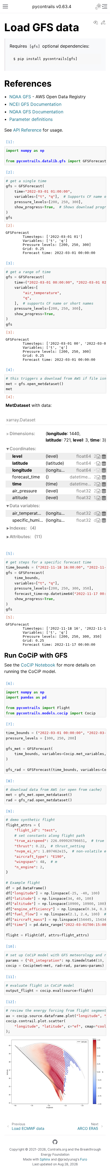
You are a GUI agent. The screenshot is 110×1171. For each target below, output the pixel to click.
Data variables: (25, 505)
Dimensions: (22, 433)
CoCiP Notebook (38, 665)
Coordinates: (23, 448)
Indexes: (23, 528)
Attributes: (26, 536)
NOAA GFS (20, 96)
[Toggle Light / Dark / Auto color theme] (98, 6)
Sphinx (45, 1159)
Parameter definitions (31, 119)
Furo (83, 1159)
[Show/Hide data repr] (104, 456)
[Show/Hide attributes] (99, 456)
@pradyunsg (67, 1159)
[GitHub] (55, 1143)
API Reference (27, 130)
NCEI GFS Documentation (35, 104)
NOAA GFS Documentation (36, 111)
